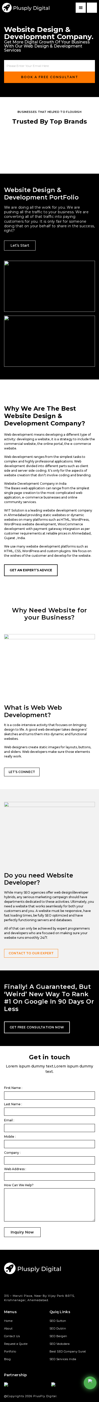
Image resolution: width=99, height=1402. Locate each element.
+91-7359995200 (92, 8)
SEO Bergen (58, 1336)
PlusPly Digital (45, 1396)
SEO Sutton (58, 1321)
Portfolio (10, 1351)
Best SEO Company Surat (68, 1351)
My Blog (26, 7)
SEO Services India (63, 1359)
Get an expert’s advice (31, 570)
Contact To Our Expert (31, 953)
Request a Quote (16, 1344)
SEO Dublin (58, 1328)
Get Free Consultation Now (37, 1027)
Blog (7, 1359)
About (8, 1328)
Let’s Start (19, 245)
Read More (18, 293)
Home (8, 1321)
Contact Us (12, 1336)
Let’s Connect (22, 772)
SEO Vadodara (60, 1344)
